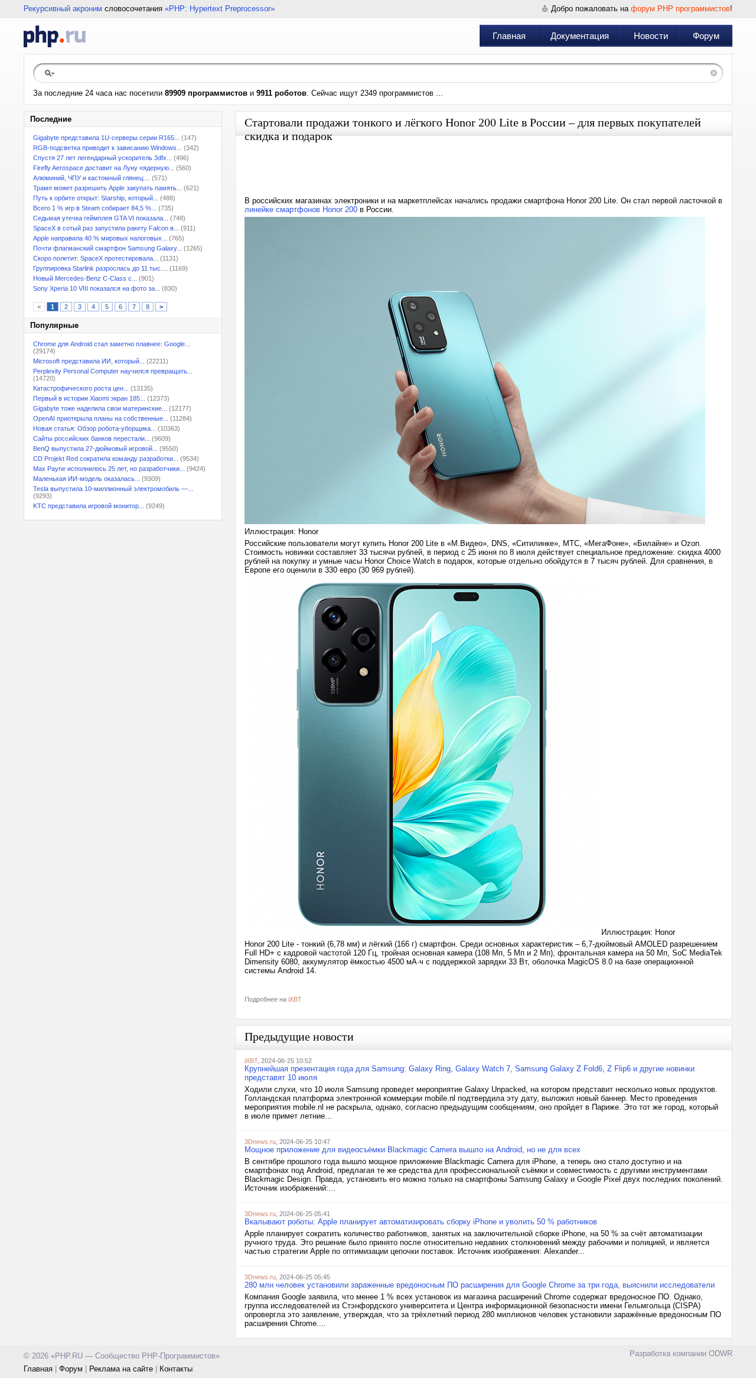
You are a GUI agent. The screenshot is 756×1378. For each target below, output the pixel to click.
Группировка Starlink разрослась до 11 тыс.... (100, 268)
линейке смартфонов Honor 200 (301, 209)
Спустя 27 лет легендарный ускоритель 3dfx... (102, 157)
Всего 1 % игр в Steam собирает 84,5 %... (95, 208)
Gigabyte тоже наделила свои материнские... (100, 408)
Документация (579, 36)
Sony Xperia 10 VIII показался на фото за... (96, 288)
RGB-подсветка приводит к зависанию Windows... (107, 147)
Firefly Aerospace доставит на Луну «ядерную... (103, 167)
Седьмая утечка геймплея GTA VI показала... (100, 218)
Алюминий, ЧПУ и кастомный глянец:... (91, 177)
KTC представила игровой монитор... (88, 505)
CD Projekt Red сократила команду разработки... (105, 458)
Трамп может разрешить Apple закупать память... (107, 187)
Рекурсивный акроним (63, 8)
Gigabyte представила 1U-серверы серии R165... (106, 137)
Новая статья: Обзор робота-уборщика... (94, 428)
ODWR (720, 1353)
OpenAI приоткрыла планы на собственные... (100, 418)
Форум (706, 36)
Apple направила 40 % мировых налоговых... (100, 238)
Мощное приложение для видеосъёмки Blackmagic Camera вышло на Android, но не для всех (413, 1149)
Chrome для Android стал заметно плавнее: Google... (111, 343)
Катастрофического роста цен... (81, 388)
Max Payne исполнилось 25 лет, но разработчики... (109, 468)
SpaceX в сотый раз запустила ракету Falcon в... (106, 228)
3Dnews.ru (260, 1141)
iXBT (295, 999)
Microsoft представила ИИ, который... (89, 361)
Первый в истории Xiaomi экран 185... (89, 398)
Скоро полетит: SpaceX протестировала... (95, 258)
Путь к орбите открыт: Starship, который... (95, 198)
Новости (651, 36)
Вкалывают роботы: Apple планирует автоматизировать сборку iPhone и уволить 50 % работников (421, 1221)
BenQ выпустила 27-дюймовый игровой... (95, 448)
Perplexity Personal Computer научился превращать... (113, 371)
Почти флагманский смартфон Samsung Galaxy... (107, 248)
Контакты (176, 1368)
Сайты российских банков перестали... (91, 438)
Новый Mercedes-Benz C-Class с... (85, 278)
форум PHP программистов (680, 8)
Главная (509, 36)
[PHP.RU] (55, 36)
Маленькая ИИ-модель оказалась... (86, 478)
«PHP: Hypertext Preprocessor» (220, 8)
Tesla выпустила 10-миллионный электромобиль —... (113, 488)
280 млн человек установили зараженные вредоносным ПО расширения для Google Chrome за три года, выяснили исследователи (480, 1284)
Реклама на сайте (121, 1368)
